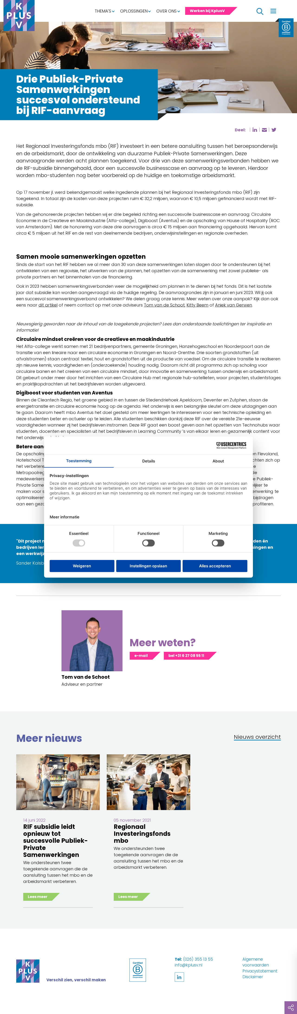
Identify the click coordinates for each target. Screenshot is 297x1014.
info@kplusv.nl (188, 965)
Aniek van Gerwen (233, 305)
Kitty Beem (197, 305)
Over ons (166, 11)
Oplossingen (134, 11)
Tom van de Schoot (164, 305)
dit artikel (48, 305)
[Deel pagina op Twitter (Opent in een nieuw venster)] (273, 130)
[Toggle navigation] (273, 11)
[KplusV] (19, 16)
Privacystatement (260, 971)
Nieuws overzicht (257, 737)
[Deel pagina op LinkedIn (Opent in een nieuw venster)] (254, 130)
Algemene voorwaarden (255, 962)
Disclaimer (252, 977)
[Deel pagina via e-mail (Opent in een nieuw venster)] (264, 130)
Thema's (103, 11)
